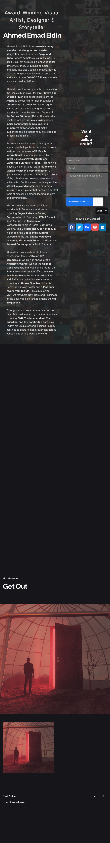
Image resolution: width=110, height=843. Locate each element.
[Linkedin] (102, 227)
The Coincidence (14, 802)
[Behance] (87, 227)
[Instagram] (95, 227)
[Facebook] (71, 227)
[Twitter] (79, 227)
